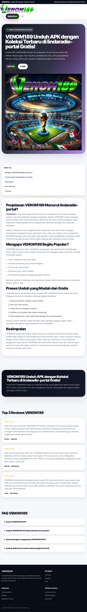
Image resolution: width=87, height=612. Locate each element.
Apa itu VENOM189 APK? (16, 522)
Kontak (4, 595)
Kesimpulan (9, 182)
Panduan (48, 578)
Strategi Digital (50, 595)
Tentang (48, 575)
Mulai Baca (12, 16)
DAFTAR (11, 66)
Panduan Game (50, 592)
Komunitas (48, 599)
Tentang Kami (6, 592)
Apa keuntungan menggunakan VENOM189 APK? (26, 539)
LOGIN (23, 66)
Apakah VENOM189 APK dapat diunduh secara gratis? (28, 531)
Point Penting (10, 186)
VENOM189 (11, 214)
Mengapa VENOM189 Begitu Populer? (18, 172)
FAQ (46, 581)
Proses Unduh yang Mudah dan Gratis (19, 177)
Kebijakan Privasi (7, 599)
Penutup (8, 191)
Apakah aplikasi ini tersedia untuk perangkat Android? (28, 548)
